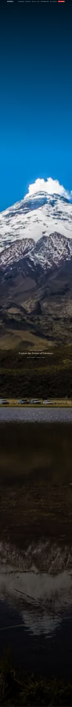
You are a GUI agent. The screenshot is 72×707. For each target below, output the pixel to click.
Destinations (21, 1)
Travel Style (28, 1)
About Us (34, 1)
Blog (38, 1)
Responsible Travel (45, 1)
